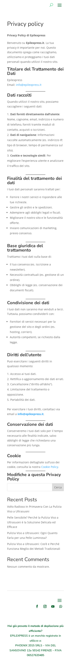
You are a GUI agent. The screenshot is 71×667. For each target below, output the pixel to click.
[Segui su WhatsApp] (61, 606)
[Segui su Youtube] (53, 606)
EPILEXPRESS (19, 636)
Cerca (58, 487)
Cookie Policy (49, 467)
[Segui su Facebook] (37, 606)
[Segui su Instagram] (45, 606)
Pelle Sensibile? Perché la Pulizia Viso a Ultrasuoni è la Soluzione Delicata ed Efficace (32, 522)
